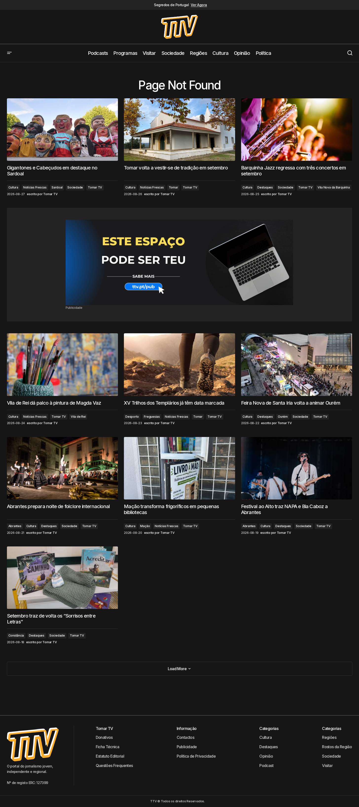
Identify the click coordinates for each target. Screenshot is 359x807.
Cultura (13, 187)
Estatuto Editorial (110, 756)
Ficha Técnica (107, 746)
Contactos (185, 737)
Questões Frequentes (114, 765)
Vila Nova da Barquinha (334, 187)
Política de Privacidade (196, 756)
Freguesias (152, 416)
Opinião (266, 756)
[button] (9, 53)
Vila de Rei (78, 416)
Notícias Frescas (35, 187)
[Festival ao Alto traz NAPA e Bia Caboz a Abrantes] (296, 468)
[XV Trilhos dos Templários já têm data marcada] (179, 364)
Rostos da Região (337, 746)
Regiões (329, 737)
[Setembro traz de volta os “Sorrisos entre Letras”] (62, 577)
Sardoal (57, 187)
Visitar (327, 765)
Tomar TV (95, 187)
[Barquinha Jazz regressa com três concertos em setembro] (296, 129)
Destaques (265, 187)
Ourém (283, 416)
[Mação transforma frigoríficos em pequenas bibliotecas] (179, 468)
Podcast (266, 765)
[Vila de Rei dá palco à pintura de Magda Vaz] (62, 364)
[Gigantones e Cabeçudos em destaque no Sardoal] (62, 129)
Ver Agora (199, 5)
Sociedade (75, 187)
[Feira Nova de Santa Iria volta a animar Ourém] (296, 364)
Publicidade (187, 746)
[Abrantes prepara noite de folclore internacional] (62, 468)
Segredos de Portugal (171, 5)
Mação (145, 526)
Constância (16, 635)
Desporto (132, 416)
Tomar (173, 187)
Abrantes (14, 526)
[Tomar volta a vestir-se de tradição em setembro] (179, 129)
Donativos (104, 737)
